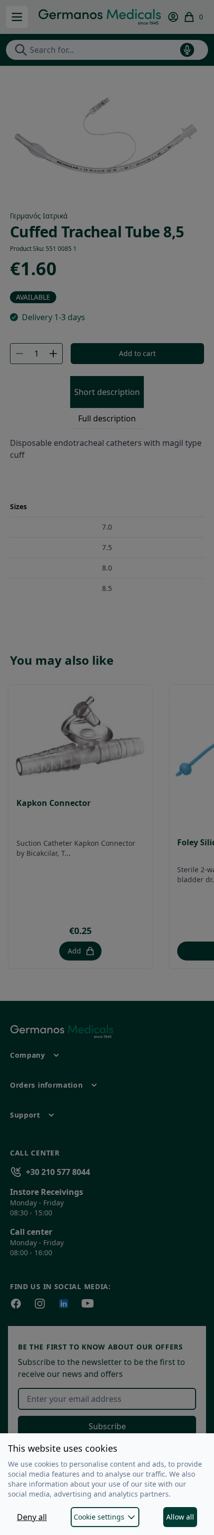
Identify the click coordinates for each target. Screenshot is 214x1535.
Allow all (180, 1517)
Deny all (32, 1517)
